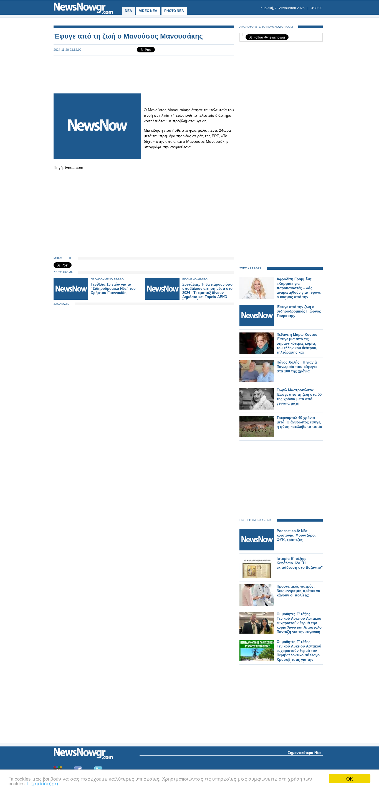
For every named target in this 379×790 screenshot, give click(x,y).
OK (349, 778)
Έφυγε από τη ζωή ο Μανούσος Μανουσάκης (128, 36)
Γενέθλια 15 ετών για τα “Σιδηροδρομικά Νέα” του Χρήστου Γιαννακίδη (113, 288)
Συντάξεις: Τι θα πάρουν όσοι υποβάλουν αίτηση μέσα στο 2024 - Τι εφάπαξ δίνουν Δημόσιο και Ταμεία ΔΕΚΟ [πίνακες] (208, 292)
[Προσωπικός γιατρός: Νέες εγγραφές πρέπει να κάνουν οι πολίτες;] (256, 605)
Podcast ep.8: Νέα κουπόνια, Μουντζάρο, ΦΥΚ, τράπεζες (296, 535)
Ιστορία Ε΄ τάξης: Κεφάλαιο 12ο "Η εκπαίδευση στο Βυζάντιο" (300, 563)
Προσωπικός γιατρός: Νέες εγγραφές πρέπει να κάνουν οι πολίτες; (298, 590)
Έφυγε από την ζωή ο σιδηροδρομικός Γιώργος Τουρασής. (299, 311)
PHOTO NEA (174, 11)
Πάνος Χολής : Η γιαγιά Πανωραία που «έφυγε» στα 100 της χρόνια (297, 366)
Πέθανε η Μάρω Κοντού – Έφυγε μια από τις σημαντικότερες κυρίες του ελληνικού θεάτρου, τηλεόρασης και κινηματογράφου (298, 345)
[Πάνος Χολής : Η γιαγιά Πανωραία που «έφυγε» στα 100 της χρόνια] (256, 381)
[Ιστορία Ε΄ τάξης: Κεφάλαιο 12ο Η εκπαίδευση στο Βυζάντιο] (256, 577)
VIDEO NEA (148, 11)
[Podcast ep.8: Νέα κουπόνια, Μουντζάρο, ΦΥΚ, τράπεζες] (256, 549)
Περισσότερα (42, 783)
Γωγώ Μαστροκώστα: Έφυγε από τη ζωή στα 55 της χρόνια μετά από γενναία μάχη (299, 396)
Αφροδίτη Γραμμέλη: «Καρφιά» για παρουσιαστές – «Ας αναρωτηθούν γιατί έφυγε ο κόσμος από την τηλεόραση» (299, 290)
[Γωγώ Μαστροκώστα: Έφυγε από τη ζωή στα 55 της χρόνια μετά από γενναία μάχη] (256, 408)
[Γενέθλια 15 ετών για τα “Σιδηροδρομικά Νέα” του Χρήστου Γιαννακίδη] (71, 298)
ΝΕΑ (128, 11)
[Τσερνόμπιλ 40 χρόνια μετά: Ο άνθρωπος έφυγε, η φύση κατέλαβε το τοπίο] (256, 436)
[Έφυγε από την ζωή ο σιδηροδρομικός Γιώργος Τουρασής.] (256, 325)
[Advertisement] (144, 74)
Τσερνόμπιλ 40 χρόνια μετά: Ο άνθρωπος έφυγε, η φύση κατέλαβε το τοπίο (299, 422)
